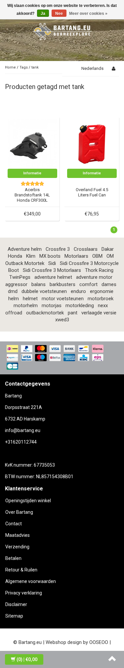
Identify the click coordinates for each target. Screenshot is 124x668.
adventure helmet (53, 277)
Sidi (52, 263)
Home (10, 67)
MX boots (50, 256)
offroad (13, 313)
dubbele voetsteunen (44, 291)
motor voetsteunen (63, 299)
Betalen (13, 558)
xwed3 (62, 320)
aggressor (16, 284)
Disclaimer (16, 604)
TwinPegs (19, 277)
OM (110, 256)
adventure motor (94, 277)
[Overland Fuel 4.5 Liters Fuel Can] (92, 144)
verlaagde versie (98, 313)
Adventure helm (25, 249)
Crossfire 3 (58, 249)
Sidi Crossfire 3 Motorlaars (52, 270)
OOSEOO (98, 642)
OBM (97, 256)
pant (72, 313)
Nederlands (92, 68)
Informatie (32, 173)
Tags (24, 67)
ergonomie (101, 291)
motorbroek (100, 299)
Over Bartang (19, 512)
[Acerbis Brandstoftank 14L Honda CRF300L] (32, 144)
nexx (103, 305)
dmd (13, 291)
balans (38, 284)
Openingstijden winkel (28, 500)
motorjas (52, 305)
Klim (30, 256)
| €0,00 (27, 659)
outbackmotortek (45, 313)
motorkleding (79, 305)
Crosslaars (86, 249)
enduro (78, 291)
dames (109, 284)
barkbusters (62, 284)
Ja (43, 13)
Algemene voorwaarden (30, 581)
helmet (30, 299)
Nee (59, 13)
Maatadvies (17, 535)
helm (13, 299)
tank (35, 67)
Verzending (17, 546)
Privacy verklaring (23, 592)
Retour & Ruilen (21, 569)
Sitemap (14, 616)
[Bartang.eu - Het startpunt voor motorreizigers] (62, 30)
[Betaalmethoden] (62, 358)
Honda (15, 256)
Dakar (108, 249)
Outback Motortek (24, 263)
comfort (88, 284)
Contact (13, 523)
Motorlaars (76, 256)
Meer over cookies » (88, 13)
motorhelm (26, 305)
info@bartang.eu (22, 430)
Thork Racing (99, 270)
